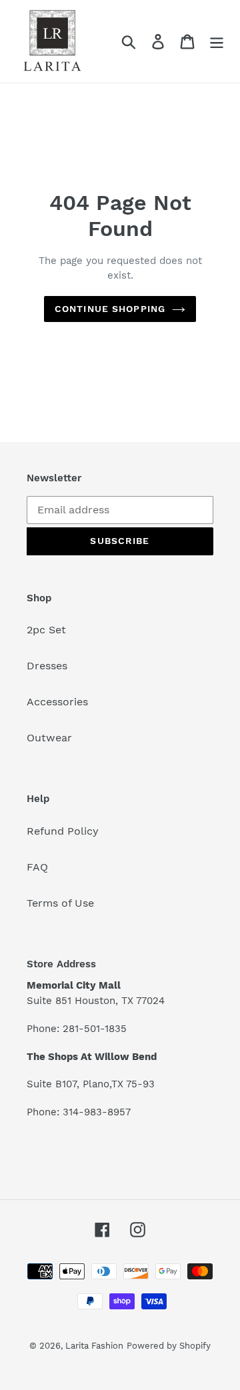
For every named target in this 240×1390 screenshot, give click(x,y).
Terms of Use (60, 903)
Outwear (49, 737)
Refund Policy (63, 831)
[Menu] (216, 42)
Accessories (57, 701)
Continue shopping (110, 308)
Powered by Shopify (169, 1346)
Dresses (47, 665)
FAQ (37, 867)
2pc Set (46, 629)
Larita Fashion (94, 1346)
